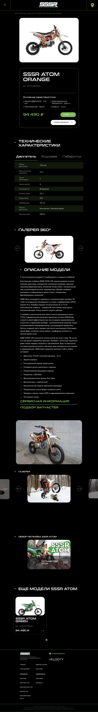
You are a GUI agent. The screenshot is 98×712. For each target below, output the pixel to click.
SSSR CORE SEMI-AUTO (26, 687)
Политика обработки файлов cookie (45, 708)
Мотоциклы (32, 13)
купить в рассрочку (61, 122)
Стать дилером (25, 669)
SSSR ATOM (42, 13)
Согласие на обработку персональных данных (62, 709)
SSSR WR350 (39, 678)
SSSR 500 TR (39, 683)
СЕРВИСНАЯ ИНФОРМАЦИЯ (44, 401)
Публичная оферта (29, 708)
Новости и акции (41, 664)
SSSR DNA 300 (24, 691)
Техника (24, 13)
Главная (17, 13)
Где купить (39, 669)
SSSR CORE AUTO (24, 683)
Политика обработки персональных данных (35, 709)
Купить (66, 115)
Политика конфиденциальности (65, 708)
